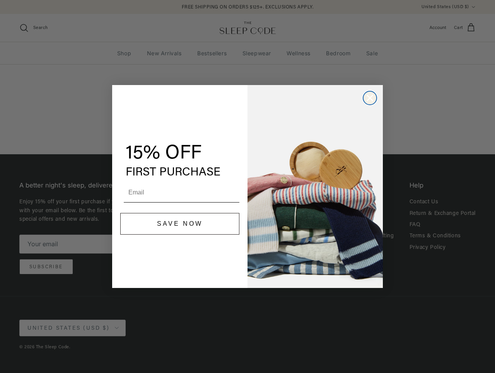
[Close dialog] (370, 98)
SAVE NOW (180, 223)
